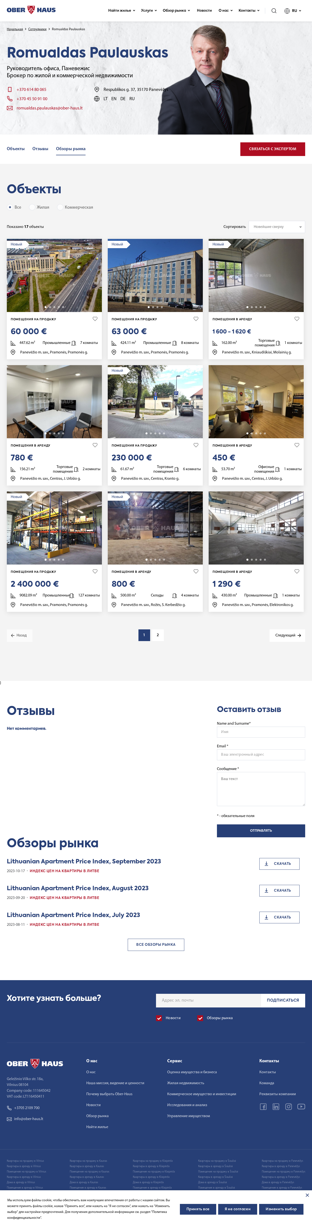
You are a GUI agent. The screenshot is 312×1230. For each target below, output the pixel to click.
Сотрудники (37, 29)
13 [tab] (63, 433)
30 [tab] (63, 560)
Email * (222, 746)
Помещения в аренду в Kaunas (88, 1187)
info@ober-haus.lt (28, 1119)
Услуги (147, 10)
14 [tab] (265, 307)
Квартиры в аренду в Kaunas (87, 1166)
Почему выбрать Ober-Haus (109, 1094)
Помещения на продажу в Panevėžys (283, 1171)
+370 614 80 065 (31, 90)
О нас (224, 10)
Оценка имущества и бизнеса (192, 1072)
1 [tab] (46, 307)
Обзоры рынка (71, 149)
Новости (204, 10)
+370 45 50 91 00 (32, 99)
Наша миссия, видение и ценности (115, 1083)
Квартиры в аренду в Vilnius (24, 1166)
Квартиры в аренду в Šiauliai (215, 1166)
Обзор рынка (174, 10)
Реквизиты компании (277, 1094)
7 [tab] (164, 560)
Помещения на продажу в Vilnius (26, 1171)
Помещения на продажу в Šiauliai (218, 1171)
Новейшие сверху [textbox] (269, 227)
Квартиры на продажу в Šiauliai (217, 1161)
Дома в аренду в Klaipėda (148, 1182)
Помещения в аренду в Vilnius (25, 1187)
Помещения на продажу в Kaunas (89, 1171)
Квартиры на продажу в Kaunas (88, 1161)
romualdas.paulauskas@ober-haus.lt (50, 108)
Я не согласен (238, 1209)
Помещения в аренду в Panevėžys (282, 1187)
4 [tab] (59, 307)
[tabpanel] (54, 275)
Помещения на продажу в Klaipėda (154, 1171)
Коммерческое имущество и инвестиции (201, 1094)
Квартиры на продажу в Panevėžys (282, 1161)
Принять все (198, 1209)
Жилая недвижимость (185, 1083)
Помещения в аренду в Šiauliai (216, 1187)
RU (294, 11)
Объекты (16, 149)
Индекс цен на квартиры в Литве (64, 871)
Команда (266, 1083)
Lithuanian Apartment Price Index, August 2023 (78, 888)
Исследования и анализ (187, 1105)
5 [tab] (63, 307)
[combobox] (277, 227)
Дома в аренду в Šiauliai (212, 1182)
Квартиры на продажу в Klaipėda (153, 1161)
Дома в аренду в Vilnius (21, 1182)
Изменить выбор (281, 1209)
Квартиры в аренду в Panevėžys (281, 1166)
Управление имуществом (188, 1116)
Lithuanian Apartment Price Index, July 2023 (73, 915)
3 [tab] (54, 307)
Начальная (15, 29)
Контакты (247, 10)
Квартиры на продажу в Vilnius (25, 1161)
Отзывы (40, 149)
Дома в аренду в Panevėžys (278, 1182)
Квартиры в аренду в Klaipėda (151, 1166)
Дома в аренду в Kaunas (84, 1182)
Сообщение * (228, 769)
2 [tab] (50, 307)
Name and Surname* (234, 724)
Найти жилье (119, 10)
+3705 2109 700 (26, 1108)
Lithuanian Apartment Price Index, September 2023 (84, 862)
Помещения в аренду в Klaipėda (152, 1187)
